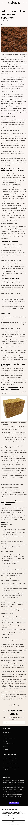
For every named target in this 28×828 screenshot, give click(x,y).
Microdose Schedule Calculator (10, 764)
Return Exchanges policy (9, 738)
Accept (13, 818)
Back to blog (15, 705)
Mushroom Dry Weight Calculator (11, 767)
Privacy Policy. (8, 815)
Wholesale (5, 746)
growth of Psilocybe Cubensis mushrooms (13, 787)
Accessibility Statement (8, 744)
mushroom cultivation (6, 113)
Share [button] (3, 24)
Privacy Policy (6, 735)
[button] (1, 2)
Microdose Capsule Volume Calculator (12, 761)
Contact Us (5, 749)
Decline (13, 821)
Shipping (5, 741)
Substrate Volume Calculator (10, 758)
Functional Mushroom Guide (9, 769)
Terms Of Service (7, 732)
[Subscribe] (23, 722)
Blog (4, 772)
